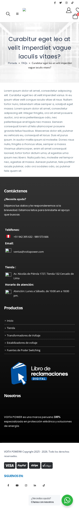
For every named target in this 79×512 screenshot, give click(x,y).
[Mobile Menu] (17, 13)
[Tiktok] (72, 2)
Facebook (8, 485)
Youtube (17, 485)
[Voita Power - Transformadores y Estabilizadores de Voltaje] (43, 13)
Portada (12, 63)
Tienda (11, 328)
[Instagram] (66, 2)
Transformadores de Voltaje (23, 335)
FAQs (24, 63)
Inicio (10, 320)
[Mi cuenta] (69, 10)
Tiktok (44, 485)
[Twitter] (60, 2)
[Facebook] (54, 2)
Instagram (26, 485)
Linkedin (35, 485)
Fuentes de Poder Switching (23, 350)
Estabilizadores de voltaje (22, 343)
